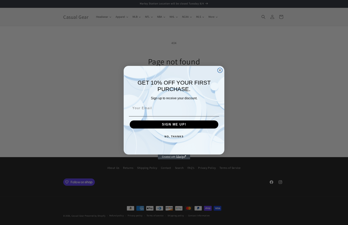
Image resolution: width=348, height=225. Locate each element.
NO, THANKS (174, 136)
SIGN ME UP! (174, 124)
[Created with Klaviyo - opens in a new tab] (174, 156)
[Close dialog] (220, 70)
